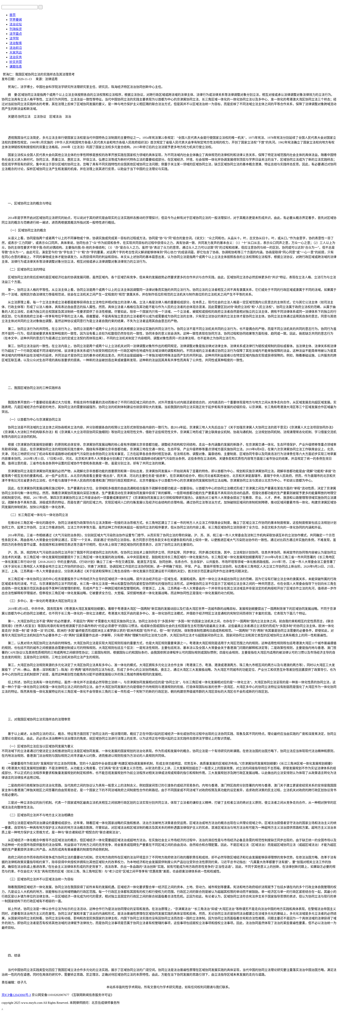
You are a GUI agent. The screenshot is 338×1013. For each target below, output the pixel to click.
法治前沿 (15, 47)
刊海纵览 (15, 29)
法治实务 (15, 57)
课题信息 (15, 66)
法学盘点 (15, 33)
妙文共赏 (15, 62)
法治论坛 (15, 24)
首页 (12, 15)
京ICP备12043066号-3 (16, 995)
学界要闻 (15, 19)
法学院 (14, 38)
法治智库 (15, 43)
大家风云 (15, 52)
